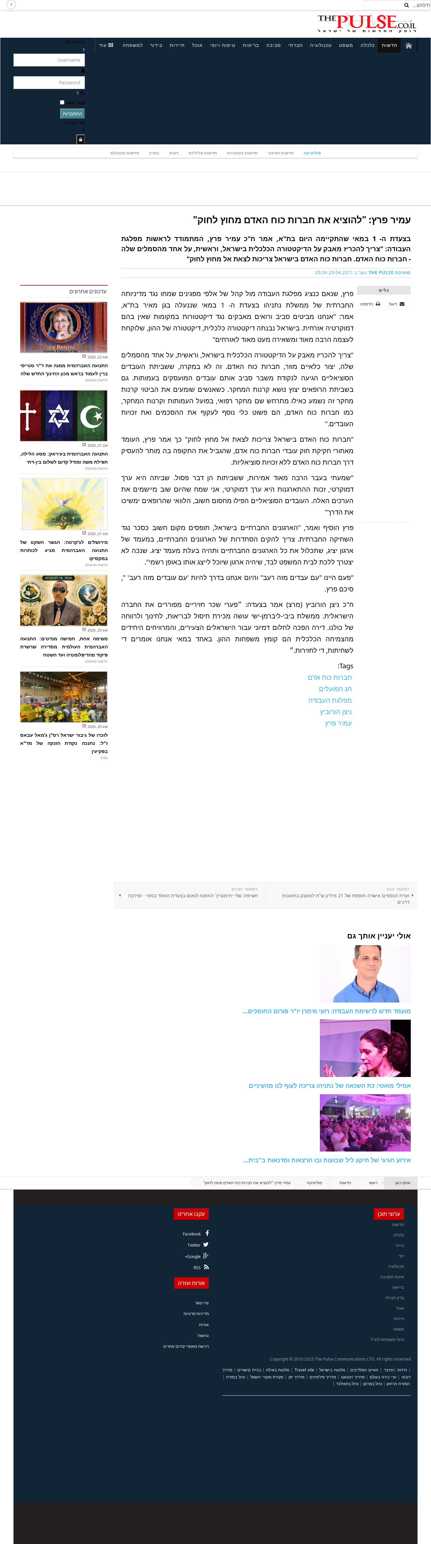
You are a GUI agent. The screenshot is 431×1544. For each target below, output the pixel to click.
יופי (401, 1256)
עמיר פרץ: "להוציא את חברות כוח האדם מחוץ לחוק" (302, 219)
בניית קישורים (249, 1370)
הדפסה (366, 304)
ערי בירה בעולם (383, 1377)
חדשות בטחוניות (242, 153)
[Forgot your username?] (83, 50)
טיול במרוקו (372, 1384)
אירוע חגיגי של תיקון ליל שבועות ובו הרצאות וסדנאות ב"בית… (327, 1160)
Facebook (192, 1234)
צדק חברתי (394, 1298)
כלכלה (368, 45)
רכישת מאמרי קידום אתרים (186, 1346)
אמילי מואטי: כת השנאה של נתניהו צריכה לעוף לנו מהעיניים (330, 1085)
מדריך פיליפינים (322, 1377)
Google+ (193, 1256)
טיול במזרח (235, 1377)
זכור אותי (75, 102)
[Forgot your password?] (77, 93)
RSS (197, 1268)
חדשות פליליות (203, 153)
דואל (393, 304)
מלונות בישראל (332, 1370)
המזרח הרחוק (398, 1384)
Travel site (304, 1370)
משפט (346, 45)
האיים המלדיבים (364, 1370)
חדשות (389, 45)
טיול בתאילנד (347, 1384)
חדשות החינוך (281, 153)
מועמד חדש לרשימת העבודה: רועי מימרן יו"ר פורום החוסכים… (327, 1011)
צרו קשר (202, 1303)
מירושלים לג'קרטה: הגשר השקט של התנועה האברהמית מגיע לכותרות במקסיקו (64, 550)
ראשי (373, 1183)
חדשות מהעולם (124, 153)
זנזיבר (389, 1370)
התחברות (72, 113)
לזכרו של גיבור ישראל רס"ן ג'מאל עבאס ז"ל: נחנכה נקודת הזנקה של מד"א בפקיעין (64, 743)
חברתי (295, 45)
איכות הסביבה (392, 1277)
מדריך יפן (296, 1377)
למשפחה (133, 45)
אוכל (197, 45)
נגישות (203, 1335)
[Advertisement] (103, 23)
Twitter (194, 1245)
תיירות (177, 45)
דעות (173, 153)
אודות (204, 1325)
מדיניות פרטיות (196, 1313)
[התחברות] (80, 139)
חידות (402, 1370)
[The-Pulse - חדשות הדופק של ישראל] (367, 23)
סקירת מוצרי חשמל (266, 1377)
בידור (156, 45)
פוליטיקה (312, 153)
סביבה (273, 45)
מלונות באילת (277, 1370)
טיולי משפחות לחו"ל (387, 1339)
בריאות (251, 45)
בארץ (154, 153)
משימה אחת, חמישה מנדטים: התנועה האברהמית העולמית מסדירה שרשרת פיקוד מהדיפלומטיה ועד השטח (64, 647)
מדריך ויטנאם (352, 1377)
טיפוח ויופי (222, 45)
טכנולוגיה (321, 45)
